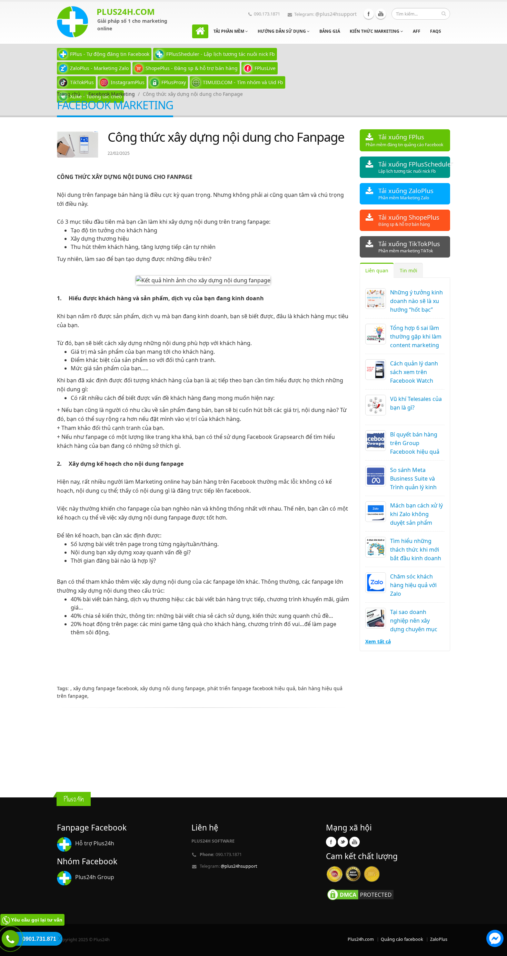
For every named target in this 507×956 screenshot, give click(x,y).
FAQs (435, 31)
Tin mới (408, 270)
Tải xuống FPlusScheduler (414, 167)
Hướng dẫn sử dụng (282, 31)
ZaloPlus (438, 939)
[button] (495, 939)
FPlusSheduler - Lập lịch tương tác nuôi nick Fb (220, 54)
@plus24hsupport (336, 14)
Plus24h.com (361, 939)
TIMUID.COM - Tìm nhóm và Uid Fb (243, 82)
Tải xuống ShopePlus (408, 220)
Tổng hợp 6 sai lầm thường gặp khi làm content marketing (415, 336)
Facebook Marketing (111, 94)
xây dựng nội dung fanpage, (173, 688)
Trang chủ (68, 94)
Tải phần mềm (229, 31)
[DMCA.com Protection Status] (360, 894)
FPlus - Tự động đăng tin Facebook (109, 54)
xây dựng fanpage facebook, (106, 688)
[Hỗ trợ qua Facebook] (495, 939)
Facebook (369, 14)
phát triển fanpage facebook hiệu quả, (252, 688)
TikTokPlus (82, 82)
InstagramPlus (128, 82)
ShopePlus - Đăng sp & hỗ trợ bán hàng (192, 68)
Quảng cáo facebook (402, 939)
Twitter (343, 842)
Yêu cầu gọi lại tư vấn (36, 920)
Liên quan (376, 270)
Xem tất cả (378, 641)
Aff (416, 31)
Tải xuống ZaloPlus (406, 194)
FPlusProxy (173, 82)
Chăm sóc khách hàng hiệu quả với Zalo (413, 585)
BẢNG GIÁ (329, 31)
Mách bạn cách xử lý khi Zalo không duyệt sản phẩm (416, 514)
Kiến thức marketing (375, 31)
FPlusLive (265, 68)
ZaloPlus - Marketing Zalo (99, 68)
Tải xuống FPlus (404, 140)
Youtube (381, 14)
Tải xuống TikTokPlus (409, 247)
